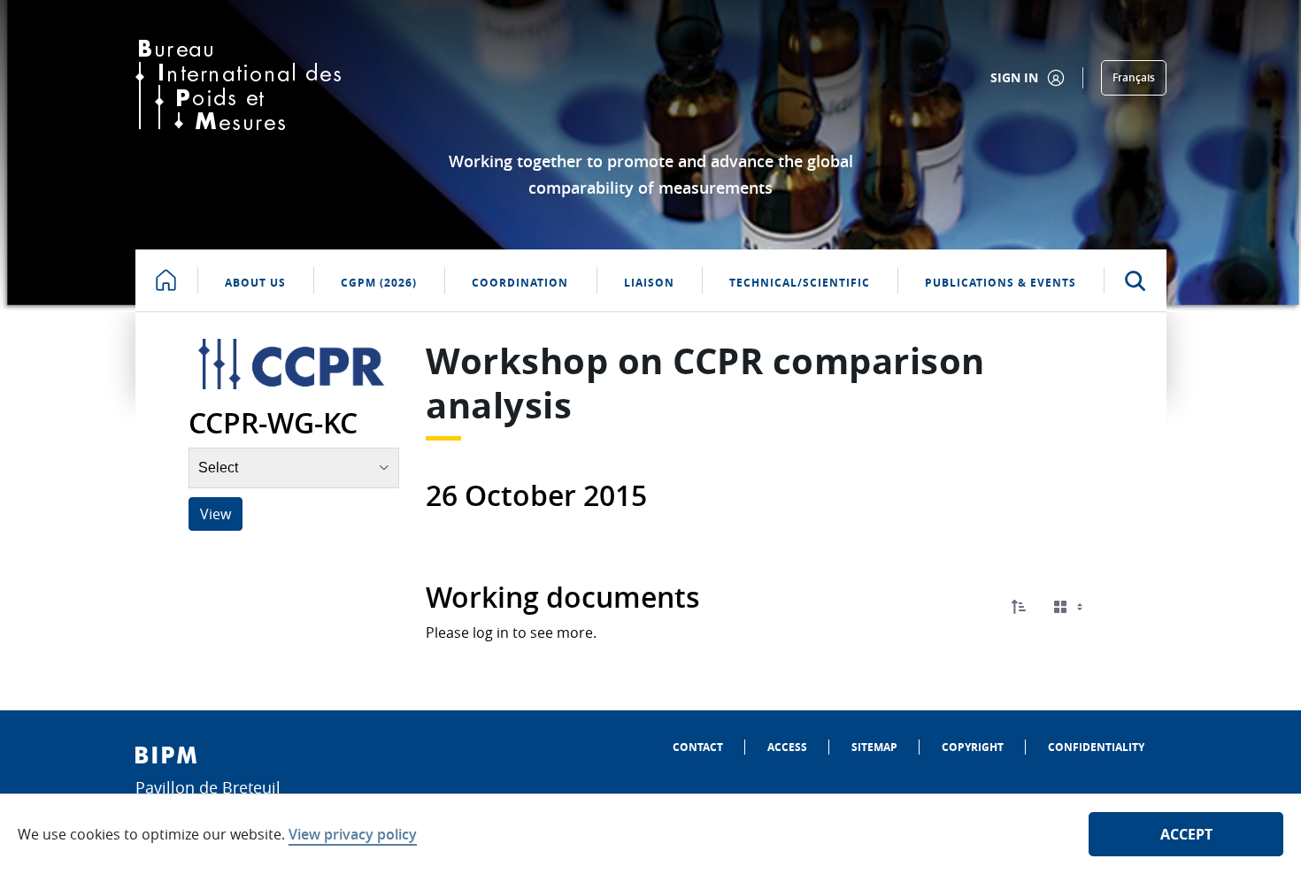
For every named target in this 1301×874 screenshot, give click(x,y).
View (215, 514)
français (1133, 77)
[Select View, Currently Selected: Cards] (1070, 607)
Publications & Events (1000, 282)
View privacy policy (353, 834)
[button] (1019, 607)
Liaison (649, 282)
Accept (1186, 834)
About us (255, 282)
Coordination (520, 282)
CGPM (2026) (379, 282)
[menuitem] (697, 747)
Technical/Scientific (799, 282)
